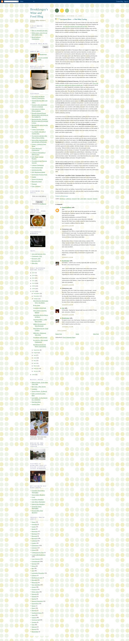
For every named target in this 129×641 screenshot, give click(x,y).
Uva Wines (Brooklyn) (38, 499)
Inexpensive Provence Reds (39, 174)
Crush (33, 497)
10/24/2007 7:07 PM (67, 326)
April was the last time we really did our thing (75, 26)
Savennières (35, 603)
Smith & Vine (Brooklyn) (38, 504)
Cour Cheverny (36, 559)
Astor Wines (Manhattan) (38, 502)
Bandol (34, 529)
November (37, 296)
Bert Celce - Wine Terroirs (39, 386)
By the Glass (36, 305)
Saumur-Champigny (37, 601)
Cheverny (74, 198)
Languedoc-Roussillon (38, 573)
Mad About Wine (36, 402)
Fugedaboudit (35, 561)
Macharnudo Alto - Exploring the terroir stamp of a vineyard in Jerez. (40, 121)
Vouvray (34, 629)
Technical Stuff (36, 620)
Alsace (33, 522)
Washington (35, 631)
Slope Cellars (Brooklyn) (38, 495)
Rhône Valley (35, 592)
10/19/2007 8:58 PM (67, 304)
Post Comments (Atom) (69, 337)
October (36, 298)
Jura (33, 570)
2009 (33, 286)
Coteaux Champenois (38, 165)
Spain (33, 615)
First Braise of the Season (40, 337)
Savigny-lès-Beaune (37, 179)
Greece (34, 566)
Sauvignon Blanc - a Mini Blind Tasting (73, 19)
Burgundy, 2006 (36, 261)
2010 (33, 283)
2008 (33, 288)
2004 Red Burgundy (37, 167)
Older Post (96, 334)
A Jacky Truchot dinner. (38, 129)
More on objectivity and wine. (40, 30)
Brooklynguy (65, 260)
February (36, 368)
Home (77, 334)
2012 (33, 278)
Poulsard (34, 184)
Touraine (34, 622)
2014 (33, 272)
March (35, 366)
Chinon (34, 550)
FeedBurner (43, 204)
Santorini (34, 596)
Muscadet (34, 580)
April (35, 363)
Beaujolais (35, 531)
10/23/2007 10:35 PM (68, 314)
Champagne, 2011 (37, 256)
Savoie (34, 606)
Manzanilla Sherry (37, 181)
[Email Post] (68, 196)
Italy (79, 198)
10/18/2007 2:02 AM (67, 257)
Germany (34, 563)
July (35, 355)
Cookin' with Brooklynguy (39, 555)
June (35, 358)
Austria (34, 526)
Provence (34, 589)
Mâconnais (35, 582)
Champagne (35, 545)
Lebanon (34, 575)
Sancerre (89, 198)
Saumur (34, 599)
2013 (33, 275)
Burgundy (34, 538)
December (37, 293)
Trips (33, 624)
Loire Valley (83, 198)
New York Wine (36, 585)
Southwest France (37, 613)
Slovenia (34, 610)
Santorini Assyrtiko (37, 170)
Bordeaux (62, 198)
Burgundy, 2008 (36, 258)
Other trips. (35, 263)
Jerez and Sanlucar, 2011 (39, 254)
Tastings (95, 198)
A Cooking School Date (39, 308)
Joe (63, 308)
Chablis (34, 177)
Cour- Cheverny (36, 186)
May (35, 360)
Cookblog (34, 389)
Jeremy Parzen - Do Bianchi (39, 391)
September (37, 350)
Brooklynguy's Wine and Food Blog (39, 13)
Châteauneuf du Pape (38, 552)
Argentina (34, 524)
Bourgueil (34, 536)
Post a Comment (62, 330)
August (36, 352)
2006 (33, 374)
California (68, 198)
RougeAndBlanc (66, 207)
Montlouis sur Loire (37, 578)
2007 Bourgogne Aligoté (38, 172)
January (36, 371)
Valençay (34, 627)
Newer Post (58, 334)
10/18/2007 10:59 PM (68, 285)
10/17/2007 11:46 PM (68, 225)
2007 (33, 291)
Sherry (33, 608)
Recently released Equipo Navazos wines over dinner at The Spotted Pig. (40, 115)
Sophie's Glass (36, 404)
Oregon (34, 587)
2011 (33, 280)
